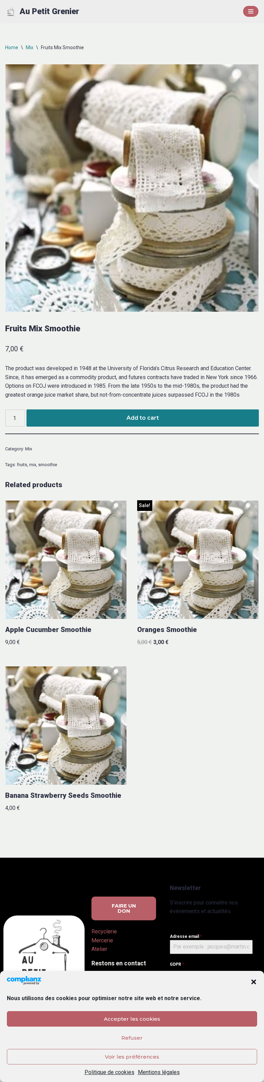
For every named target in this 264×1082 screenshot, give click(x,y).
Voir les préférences (132, 1056)
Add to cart (142, 418)
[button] (253, 981)
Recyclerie (104, 931)
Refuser (132, 1038)
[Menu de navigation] (251, 11)
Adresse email (186, 936)
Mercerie (102, 940)
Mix (29, 47)
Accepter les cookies (132, 1019)
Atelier (99, 949)
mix (32, 464)
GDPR (177, 964)
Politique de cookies (109, 1072)
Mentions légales (159, 1072)
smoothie (47, 464)
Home (11, 47)
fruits (22, 464)
